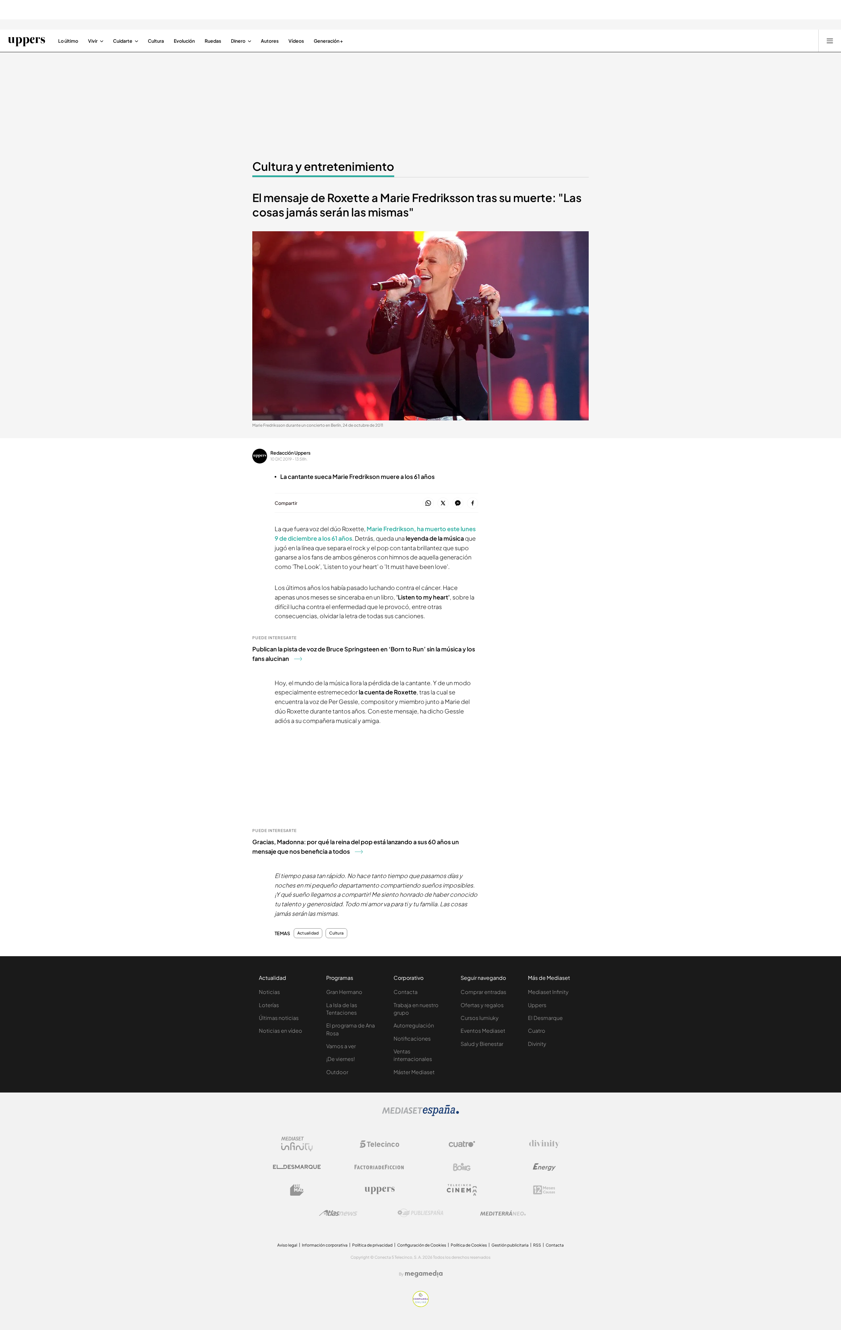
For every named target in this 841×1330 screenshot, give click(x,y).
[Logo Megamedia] (424, 1274)
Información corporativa (325, 1245)
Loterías (269, 1005)
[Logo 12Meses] (544, 1189)
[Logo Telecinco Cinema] (462, 1190)
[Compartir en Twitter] (443, 503)
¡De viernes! (340, 1058)
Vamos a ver (341, 1046)
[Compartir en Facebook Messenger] (458, 503)
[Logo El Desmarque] (297, 1167)
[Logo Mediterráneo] (503, 1213)
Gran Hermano (344, 991)
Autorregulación (414, 1025)
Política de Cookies (469, 1245)
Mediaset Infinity (548, 991)
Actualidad (308, 933)
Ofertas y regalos (482, 1005)
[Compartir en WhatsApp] (428, 503)
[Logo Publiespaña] (420, 1213)
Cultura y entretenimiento (323, 166)
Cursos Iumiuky (480, 1017)
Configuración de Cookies (421, 1245)
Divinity (537, 1043)
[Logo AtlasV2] (338, 1213)
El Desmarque (545, 1017)
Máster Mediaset (414, 1072)
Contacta (406, 991)
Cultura (336, 933)
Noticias (269, 991)
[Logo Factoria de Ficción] (379, 1167)
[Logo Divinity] (544, 1144)
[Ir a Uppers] (26, 41)
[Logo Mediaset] (420, 1114)
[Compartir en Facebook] (472, 503)
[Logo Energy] (544, 1167)
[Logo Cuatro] (462, 1144)
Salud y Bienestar (482, 1043)
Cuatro (536, 1030)
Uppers (537, 1005)
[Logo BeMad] (297, 1190)
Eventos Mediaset (483, 1030)
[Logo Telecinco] (379, 1144)
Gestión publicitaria (510, 1245)
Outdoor (337, 1072)
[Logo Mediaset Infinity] (297, 1144)
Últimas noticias (279, 1017)
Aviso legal (287, 1245)
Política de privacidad (372, 1245)
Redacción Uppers (290, 452)
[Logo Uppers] (379, 1190)
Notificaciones (412, 1038)
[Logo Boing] (462, 1167)
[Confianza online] (421, 1305)
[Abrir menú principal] (830, 40)
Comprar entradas (483, 991)
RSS (537, 1245)
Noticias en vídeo (280, 1030)
